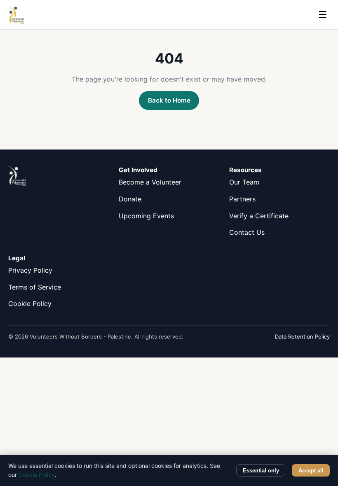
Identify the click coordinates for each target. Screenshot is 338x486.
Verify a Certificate (259, 216)
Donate (130, 199)
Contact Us (247, 232)
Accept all (311, 470)
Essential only (261, 470)
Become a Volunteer (150, 182)
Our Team (244, 182)
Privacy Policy (30, 270)
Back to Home (169, 100)
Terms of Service (34, 287)
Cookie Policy (30, 303)
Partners (242, 199)
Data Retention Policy (302, 336)
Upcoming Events (146, 216)
